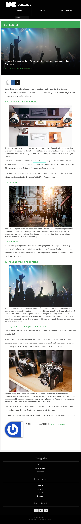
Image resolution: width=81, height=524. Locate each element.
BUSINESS (43, 11)
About (40, 485)
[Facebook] (13, 82)
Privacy (40, 492)
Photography (40, 468)
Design (40, 465)
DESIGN (19, 11)
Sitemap (40, 496)
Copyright (40, 489)
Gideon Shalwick (39, 161)
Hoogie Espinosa (13, 68)
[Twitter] (17, 82)
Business (40, 471)
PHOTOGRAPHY (66, 11)
